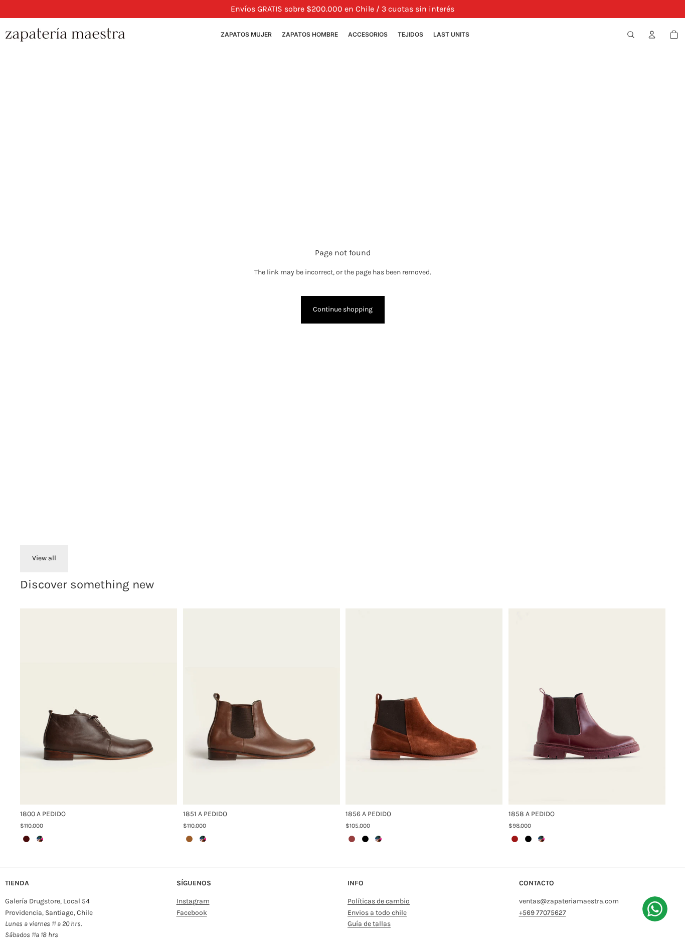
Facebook (192, 912)
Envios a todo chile (377, 912)
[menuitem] (246, 35)
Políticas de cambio (379, 901)
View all (44, 558)
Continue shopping (343, 309)
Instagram (193, 901)
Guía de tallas (369, 923)
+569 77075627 (542, 912)
